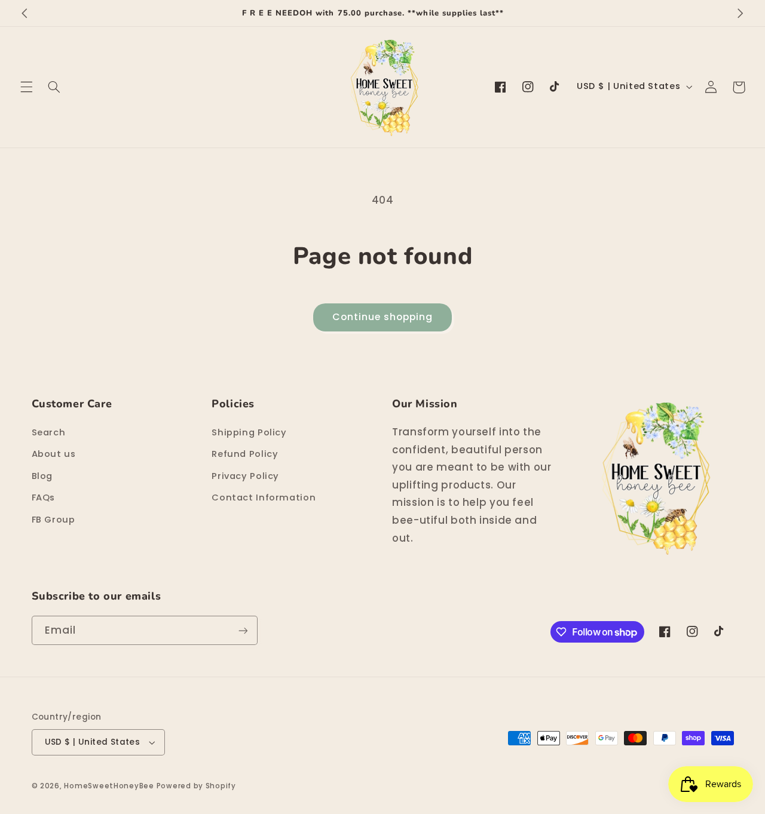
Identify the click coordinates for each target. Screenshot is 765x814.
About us (54, 454)
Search (49, 432)
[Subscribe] (242, 630)
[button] (26, 87)
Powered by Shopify (196, 786)
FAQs (44, 497)
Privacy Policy (245, 476)
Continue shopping (382, 317)
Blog (42, 476)
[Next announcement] (740, 13)
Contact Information (264, 497)
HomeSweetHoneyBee (109, 786)
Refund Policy (245, 454)
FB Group (53, 520)
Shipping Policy (249, 432)
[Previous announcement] (24, 13)
